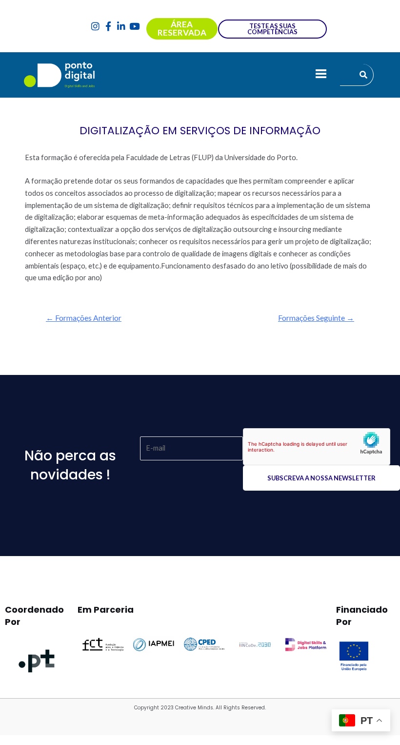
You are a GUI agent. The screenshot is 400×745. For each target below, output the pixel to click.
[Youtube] (134, 26)
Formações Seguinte (316, 317)
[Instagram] (95, 26)
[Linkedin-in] (121, 26)
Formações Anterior (83, 317)
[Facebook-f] (108, 26)
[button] (321, 74)
